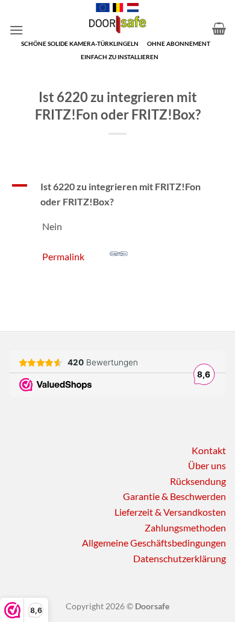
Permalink (63, 256)
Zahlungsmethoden (185, 527)
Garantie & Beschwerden (174, 496)
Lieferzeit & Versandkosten (170, 512)
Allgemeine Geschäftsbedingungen (154, 542)
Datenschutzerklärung (179, 558)
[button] (16, 30)
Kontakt (209, 450)
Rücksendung (198, 481)
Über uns (207, 465)
